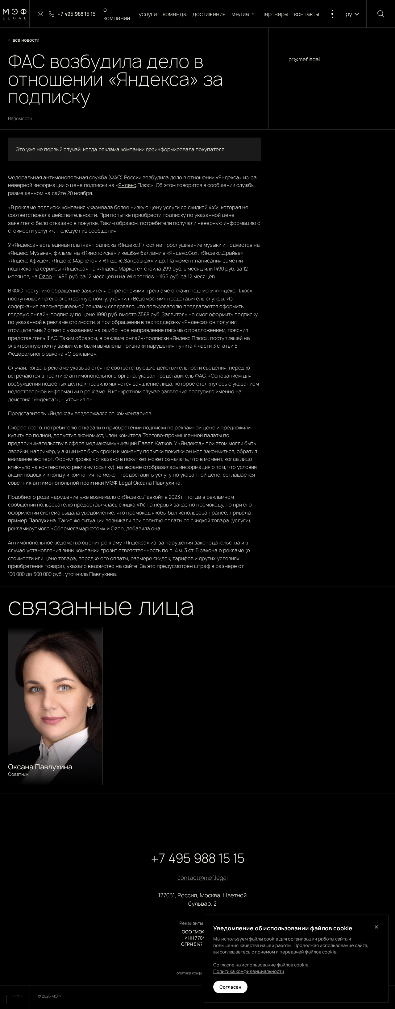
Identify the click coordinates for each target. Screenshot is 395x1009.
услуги (148, 14)
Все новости (26, 40)
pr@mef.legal (304, 59)
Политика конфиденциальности (248, 971)
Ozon (45, 276)
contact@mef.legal (202, 878)
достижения (209, 14)
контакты (306, 14)
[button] (244, 14)
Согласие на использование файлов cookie (261, 965)
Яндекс (127, 185)
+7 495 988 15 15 (198, 858)
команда (175, 14)
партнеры (274, 14)
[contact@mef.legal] (40, 14)
